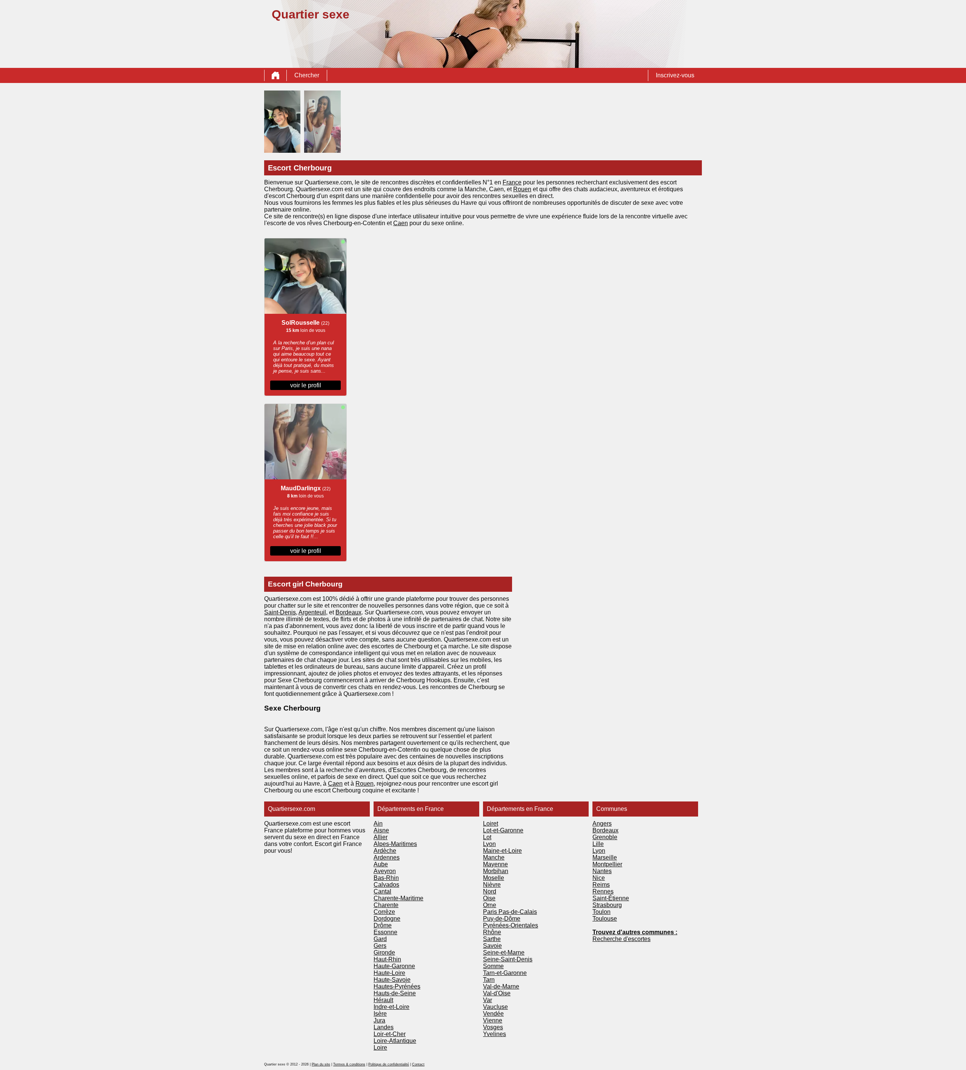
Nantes (602, 871)
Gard (380, 939)
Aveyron (385, 871)
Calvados (386, 884)
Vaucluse (495, 1007)
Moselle (493, 878)
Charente (386, 905)
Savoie (492, 946)
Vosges (493, 1027)
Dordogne (387, 918)
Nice (598, 878)
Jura (379, 1020)
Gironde (384, 952)
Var (487, 1000)
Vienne (492, 1020)
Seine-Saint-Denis (507, 959)
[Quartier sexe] (275, 75)
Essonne (385, 932)
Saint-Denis (280, 612)
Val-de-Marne (501, 986)
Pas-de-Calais (517, 912)
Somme (493, 966)
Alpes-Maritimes (395, 844)
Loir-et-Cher (390, 1034)
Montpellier (607, 864)
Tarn (489, 979)
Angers (602, 823)
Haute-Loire (389, 973)
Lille (598, 844)
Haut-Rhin (387, 959)
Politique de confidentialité (388, 1064)
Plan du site (321, 1064)
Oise (489, 898)
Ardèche (385, 850)
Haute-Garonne (394, 966)
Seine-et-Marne (504, 952)
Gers (380, 946)
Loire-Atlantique (395, 1041)
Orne (489, 905)
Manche (494, 857)
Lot (487, 837)
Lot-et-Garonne (503, 830)
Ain (378, 823)
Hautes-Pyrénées (397, 986)
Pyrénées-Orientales (510, 925)
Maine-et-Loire (502, 850)
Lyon (489, 844)
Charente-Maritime (398, 898)
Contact (418, 1064)
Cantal (382, 891)
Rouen (522, 189)
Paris (490, 912)
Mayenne (495, 864)
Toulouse (604, 918)
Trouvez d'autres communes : (634, 932)
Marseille (604, 857)
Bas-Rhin (386, 878)
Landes (384, 1027)
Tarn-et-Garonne (505, 973)
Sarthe (492, 939)
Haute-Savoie (392, 979)
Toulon (601, 912)
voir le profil (305, 385)
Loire (380, 1047)
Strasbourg (607, 905)
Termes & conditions (349, 1064)
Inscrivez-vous (675, 75)
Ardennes (387, 857)
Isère (380, 1013)
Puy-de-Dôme (501, 918)
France (512, 182)
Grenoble (604, 837)
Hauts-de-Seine (395, 993)
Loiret (490, 823)
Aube (381, 864)
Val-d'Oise (497, 993)
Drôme (383, 925)
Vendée (493, 1013)
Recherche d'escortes (621, 939)
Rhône (492, 932)
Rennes (603, 891)
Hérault (383, 1000)
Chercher (306, 75)
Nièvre (492, 884)
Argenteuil (312, 612)
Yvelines (494, 1034)
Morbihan (495, 871)
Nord (489, 891)
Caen (400, 223)
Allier (381, 837)
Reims (601, 884)
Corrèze (384, 912)
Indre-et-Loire (391, 1007)
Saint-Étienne (610, 898)
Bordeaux (348, 612)
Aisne (381, 830)
